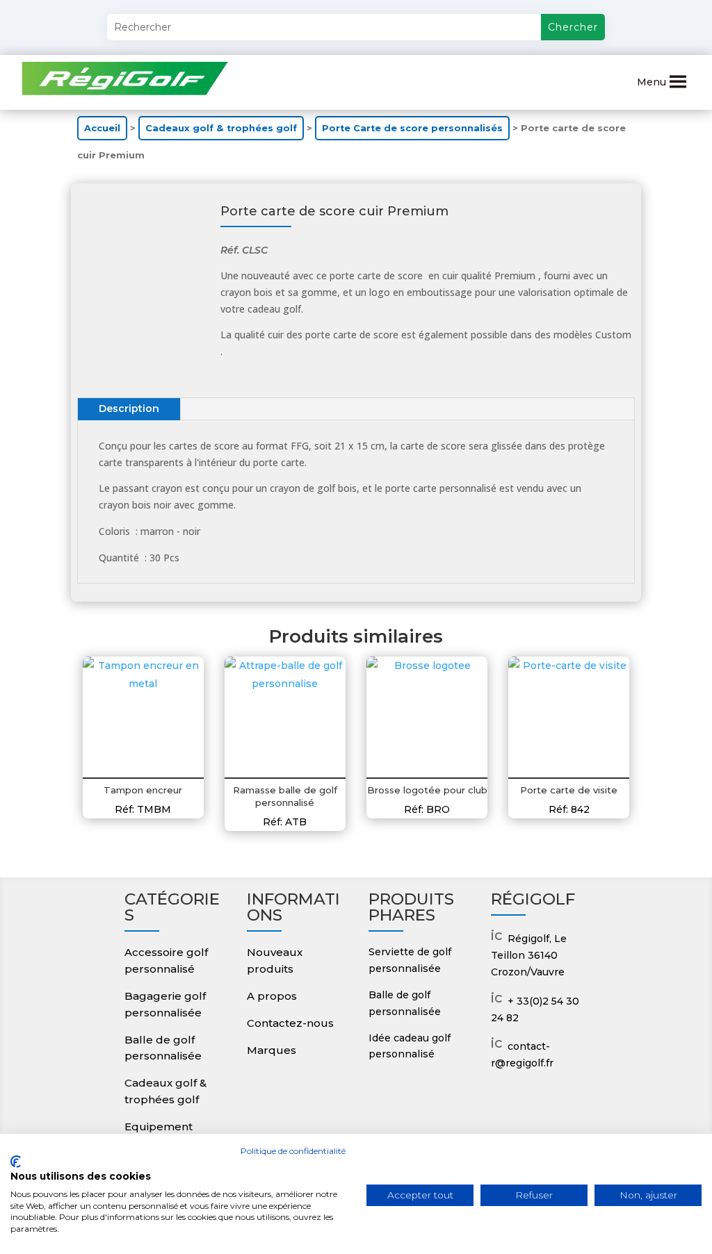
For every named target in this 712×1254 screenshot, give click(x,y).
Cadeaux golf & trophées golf (221, 128)
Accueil (102, 128)
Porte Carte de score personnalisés (412, 128)
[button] (651, 82)
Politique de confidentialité (293, 1151)
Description (129, 408)
